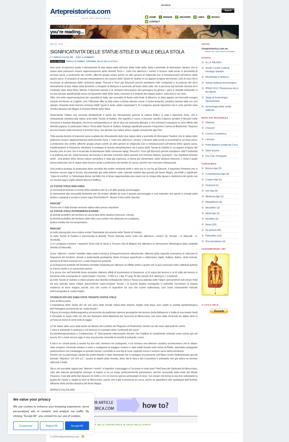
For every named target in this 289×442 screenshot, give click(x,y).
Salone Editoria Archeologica (221, 82)
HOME (152, 17)
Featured (210, 185)
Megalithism (211, 202)
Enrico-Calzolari (63, 57)
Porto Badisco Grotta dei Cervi (221, 144)
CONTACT (154, 21)
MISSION (167, 17)
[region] (51, 413)
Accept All (77, 425)
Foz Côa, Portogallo (216, 156)
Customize (25, 425)
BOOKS (216, 17)
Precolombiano (213, 241)
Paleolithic (211, 235)
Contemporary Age (215, 174)
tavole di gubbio (75, 61)
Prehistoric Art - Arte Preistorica (215, 51)
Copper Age (211, 179)
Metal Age (210, 213)
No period (210, 230)
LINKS (201, 17)
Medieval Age (212, 196)
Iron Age (209, 190)
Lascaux (209, 139)
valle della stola (107, 61)
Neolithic (210, 218)
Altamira (209, 122)
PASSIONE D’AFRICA (217, 77)
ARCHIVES (185, 17)
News (208, 224)
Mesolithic (210, 207)
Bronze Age (211, 168)
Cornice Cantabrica (215, 133)
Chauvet (209, 128)
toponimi (91, 61)
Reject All (51, 425)
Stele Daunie (212, 150)
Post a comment (85, 57)
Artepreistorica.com (80, 11)
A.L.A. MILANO (213, 62)
